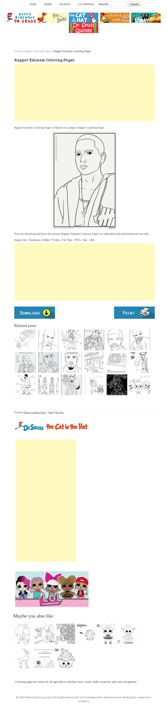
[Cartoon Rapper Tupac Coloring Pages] (71, 340)
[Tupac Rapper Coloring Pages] (71, 362)
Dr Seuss (64, 4)
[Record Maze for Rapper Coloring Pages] (117, 362)
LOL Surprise (86, 4)
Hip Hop (59, 412)
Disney (48, 4)
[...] (25, 635)
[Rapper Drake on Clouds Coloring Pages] (25, 385)
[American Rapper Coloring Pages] (48, 340)
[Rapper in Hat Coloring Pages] (140, 362)
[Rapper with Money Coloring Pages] (71, 385)
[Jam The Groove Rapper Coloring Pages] (117, 385)
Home (33, 4)
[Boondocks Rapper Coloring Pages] (48, 385)
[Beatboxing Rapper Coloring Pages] (94, 362)
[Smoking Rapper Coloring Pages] (48, 362)
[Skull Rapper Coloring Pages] (140, 385)
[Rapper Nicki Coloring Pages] (25, 362)
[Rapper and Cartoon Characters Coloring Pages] (25, 340)
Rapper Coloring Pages (37, 51)
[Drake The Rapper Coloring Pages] (117, 340)
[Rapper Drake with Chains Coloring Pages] (140, 340)
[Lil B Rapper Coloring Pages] (94, 340)
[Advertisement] (84, 92)
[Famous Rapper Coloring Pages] (94, 385)
